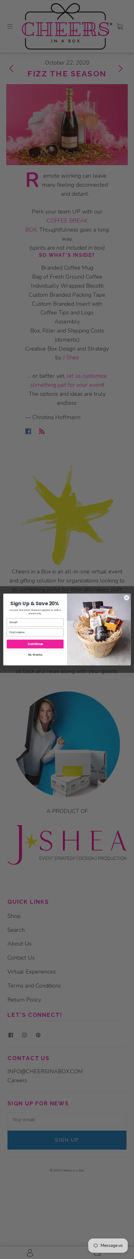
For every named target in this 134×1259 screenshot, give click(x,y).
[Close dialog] (126, 598)
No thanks (35, 655)
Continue (35, 644)
